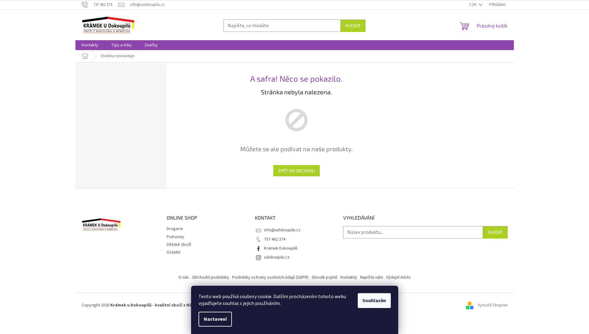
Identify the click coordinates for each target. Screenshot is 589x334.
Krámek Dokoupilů (280, 248)
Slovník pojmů (324, 277)
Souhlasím (374, 300)
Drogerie (175, 229)
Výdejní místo (398, 277)
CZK (473, 4)
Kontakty (348, 277)
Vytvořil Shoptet (493, 305)
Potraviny (175, 237)
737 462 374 (274, 239)
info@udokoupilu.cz (282, 230)
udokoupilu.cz (277, 257)
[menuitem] (90, 45)
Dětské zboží (179, 245)
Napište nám (371, 277)
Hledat (353, 25)
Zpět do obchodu (296, 170)
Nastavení (215, 319)
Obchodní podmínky (210, 277)
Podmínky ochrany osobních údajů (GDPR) (270, 277)
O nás (183, 277)
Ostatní (173, 252)
